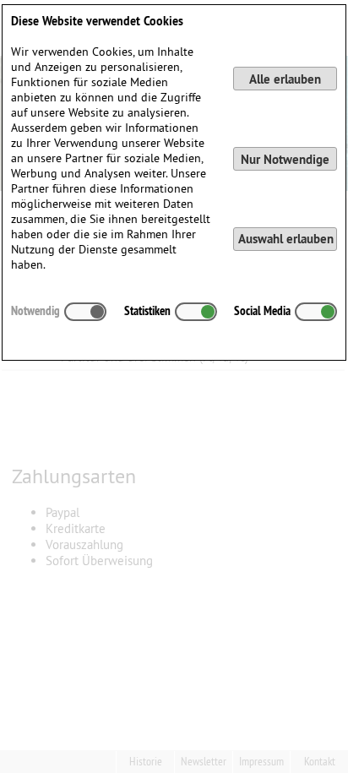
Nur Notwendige (285, 159)
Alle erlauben (285, 79)
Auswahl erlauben (286, 239)
